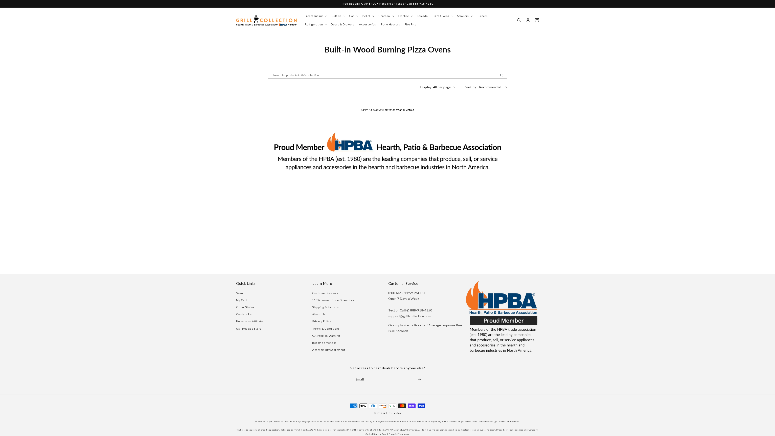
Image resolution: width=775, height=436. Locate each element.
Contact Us (244, 314)
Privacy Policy (321, 321)
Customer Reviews (325, 293)
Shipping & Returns (325, 307)
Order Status (245, 307)
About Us (318, 314)
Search (241, 293)
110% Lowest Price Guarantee (333, 300)
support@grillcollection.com (409, 316)
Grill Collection (392, 413)
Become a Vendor (324, 342)
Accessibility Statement (328, 349)
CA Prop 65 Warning (326, 335)
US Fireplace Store (249, 328)
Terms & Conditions (326, 328)
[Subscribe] (419, 379)
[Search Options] (503, 75)
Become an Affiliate (249, 321)
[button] (315, 16)
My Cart (241, 300)
